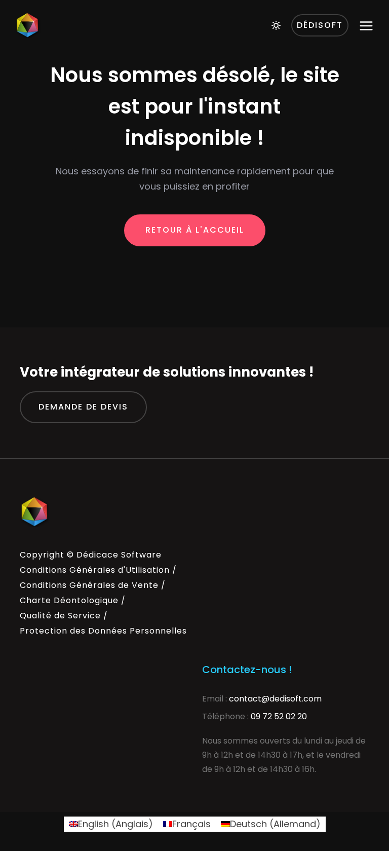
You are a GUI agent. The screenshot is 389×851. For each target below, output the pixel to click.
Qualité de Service (60, 615)
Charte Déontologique (69, 600)
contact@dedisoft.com (275, 699)
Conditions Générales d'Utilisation (95, 570)
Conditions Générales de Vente (89, 585)
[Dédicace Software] (28, 25)
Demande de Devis (83, 407)
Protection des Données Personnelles (103, 631)
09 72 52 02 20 (279, 716)
